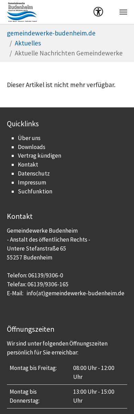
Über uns (29, 138)
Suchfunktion (35, 191)
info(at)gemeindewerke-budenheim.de (75, 293)
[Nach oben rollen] (117, 397)
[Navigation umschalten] (123, 12)
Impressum (32, 182)
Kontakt (28, 164)
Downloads (31, 147)
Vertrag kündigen (39, 155)
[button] (98, 13)
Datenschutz (34, 173)
